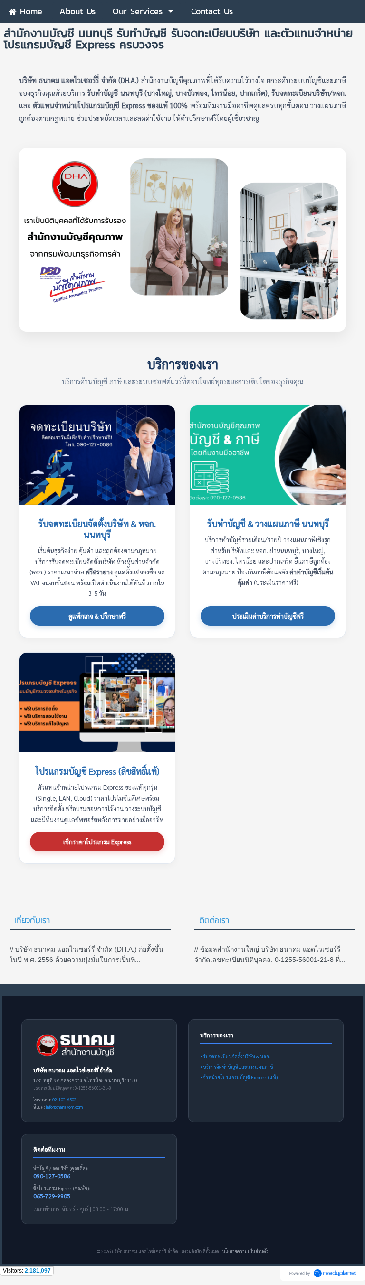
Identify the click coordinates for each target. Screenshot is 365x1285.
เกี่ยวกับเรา (32, 921)
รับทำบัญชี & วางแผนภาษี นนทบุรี (268, 523)
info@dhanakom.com (64, 1106)
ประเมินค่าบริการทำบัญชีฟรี (268, 616)
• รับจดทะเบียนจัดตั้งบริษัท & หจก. (235, 1056)
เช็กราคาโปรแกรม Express (97, 842)
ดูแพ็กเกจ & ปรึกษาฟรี (97, 616)
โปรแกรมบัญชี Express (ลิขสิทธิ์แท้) (97, 771)
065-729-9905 (51, 1196)
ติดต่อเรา (214, 921)
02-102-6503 (64, 1099)
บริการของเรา (182, 363)
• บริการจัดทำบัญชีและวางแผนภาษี (236, 1066)
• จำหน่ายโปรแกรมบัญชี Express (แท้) (239, 1077)
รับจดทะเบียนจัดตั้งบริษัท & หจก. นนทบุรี (97, 529)
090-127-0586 (51, 1176)
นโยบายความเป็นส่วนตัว (245, 1251)
